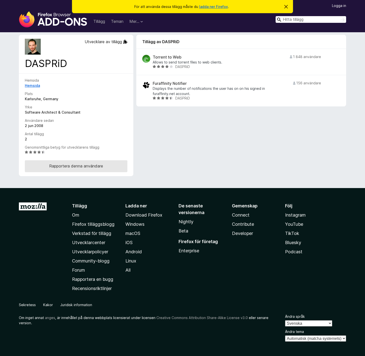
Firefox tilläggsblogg (93, 224)
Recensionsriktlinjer (92, 288)
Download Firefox (143, 215)
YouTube (294, 224)
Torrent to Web (167, 57)
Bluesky (293, 242)
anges (50, 318)
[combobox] (311, 19)
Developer (242, 233)
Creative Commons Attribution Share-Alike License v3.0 (202, 318)
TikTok (292, 233)
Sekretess (27, 305)
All (128, 270)
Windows (135, 224)
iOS (129, 242)
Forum (78, 270)
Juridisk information (76, 305)
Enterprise (189, 250)
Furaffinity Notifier (170, 83)
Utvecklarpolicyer (90, 251)
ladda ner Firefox (213, 6)
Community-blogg (91, 260)
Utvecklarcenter (88, 242)
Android (133, 251)
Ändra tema (294, 331)
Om (75, 215)
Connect (241, 215)
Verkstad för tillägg (91, 233)
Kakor (48, 305)
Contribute (243, 224)
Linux (130, 260)
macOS (132, 233)
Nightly (186, 221)
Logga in (339, 5)
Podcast (293, 251)
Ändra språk (295, 316)
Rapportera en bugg (92, 279)
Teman (117, 21)
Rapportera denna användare (76, 165)
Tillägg (99, 21)
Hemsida (32, 85)
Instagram (295, 215)
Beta (183, 230)
